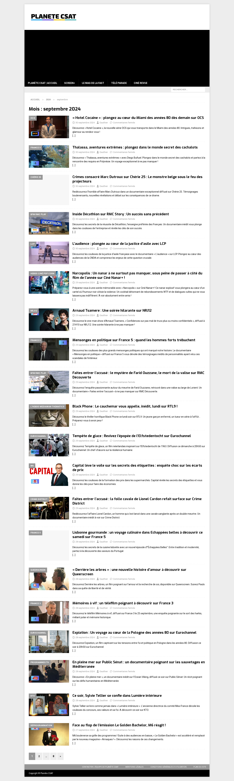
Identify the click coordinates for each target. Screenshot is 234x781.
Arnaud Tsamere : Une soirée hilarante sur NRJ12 (112, 310)
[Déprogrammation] (49, 734)
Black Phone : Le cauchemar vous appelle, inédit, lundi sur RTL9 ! (124, 406)
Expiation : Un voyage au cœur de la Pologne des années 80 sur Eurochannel (134, 632)
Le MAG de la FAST (93, 83)
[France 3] (49, 612)
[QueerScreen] (49, 579)
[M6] (49, 474)
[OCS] (49, 127)
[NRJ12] (49, 319)
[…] (73, 135)
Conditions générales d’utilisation (168, 767)
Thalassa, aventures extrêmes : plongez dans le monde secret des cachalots (135, 147)
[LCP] (49, 253)
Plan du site (199, 767)
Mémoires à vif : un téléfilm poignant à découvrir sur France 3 (122, 603)
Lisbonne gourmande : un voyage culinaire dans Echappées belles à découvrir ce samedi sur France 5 (137, 534)
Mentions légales (134, 767)
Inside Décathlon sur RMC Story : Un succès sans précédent (120, 214)
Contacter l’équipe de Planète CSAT (100, 767)
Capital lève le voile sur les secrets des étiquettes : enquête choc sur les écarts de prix (137, 467)
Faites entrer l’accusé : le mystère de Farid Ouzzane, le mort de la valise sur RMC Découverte (138, 375)
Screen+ (69, 83)
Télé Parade (119, 83)
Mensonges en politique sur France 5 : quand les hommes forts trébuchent (133, 340)
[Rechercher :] (188, 89)
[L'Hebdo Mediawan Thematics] (49, 415)
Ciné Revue (140, 83)
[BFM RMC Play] (49, 223)
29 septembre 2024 (85, 282)
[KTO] (49, 705)
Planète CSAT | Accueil (42, 83)
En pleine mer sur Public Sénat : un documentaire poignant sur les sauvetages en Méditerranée (138, 664)
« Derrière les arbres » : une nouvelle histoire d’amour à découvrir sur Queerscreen (129, 571)
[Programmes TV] (49, 671)
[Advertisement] (117, 54)
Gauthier (104, 122)
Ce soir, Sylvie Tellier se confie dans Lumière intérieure (117, 695)
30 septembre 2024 (85, 122)
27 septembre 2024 (85, 730)
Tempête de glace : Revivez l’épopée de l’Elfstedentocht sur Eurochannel (131, 436)
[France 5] (49, 156)
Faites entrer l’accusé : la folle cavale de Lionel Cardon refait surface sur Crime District (137, 501)
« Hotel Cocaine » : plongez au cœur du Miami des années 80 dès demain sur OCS (138, 118)
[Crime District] (49, 508)
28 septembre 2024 (85, 541)
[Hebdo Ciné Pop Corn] (49, 282)
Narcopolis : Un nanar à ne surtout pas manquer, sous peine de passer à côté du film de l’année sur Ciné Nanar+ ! (137, 275)
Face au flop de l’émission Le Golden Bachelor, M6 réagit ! (119, 725)
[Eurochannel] (49, 445)
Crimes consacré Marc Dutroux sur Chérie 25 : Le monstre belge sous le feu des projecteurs (137, 179)
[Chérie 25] (49, 190)
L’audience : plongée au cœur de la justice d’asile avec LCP (119, 243)
